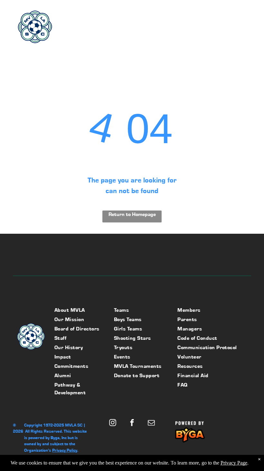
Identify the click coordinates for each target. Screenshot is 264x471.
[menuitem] (80, 311)
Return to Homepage (132, 214)
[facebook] (132, 423)
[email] (151, 423)
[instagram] (112, 423)
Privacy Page (234, 463)
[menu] (249, 28)
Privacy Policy (64, 450)
